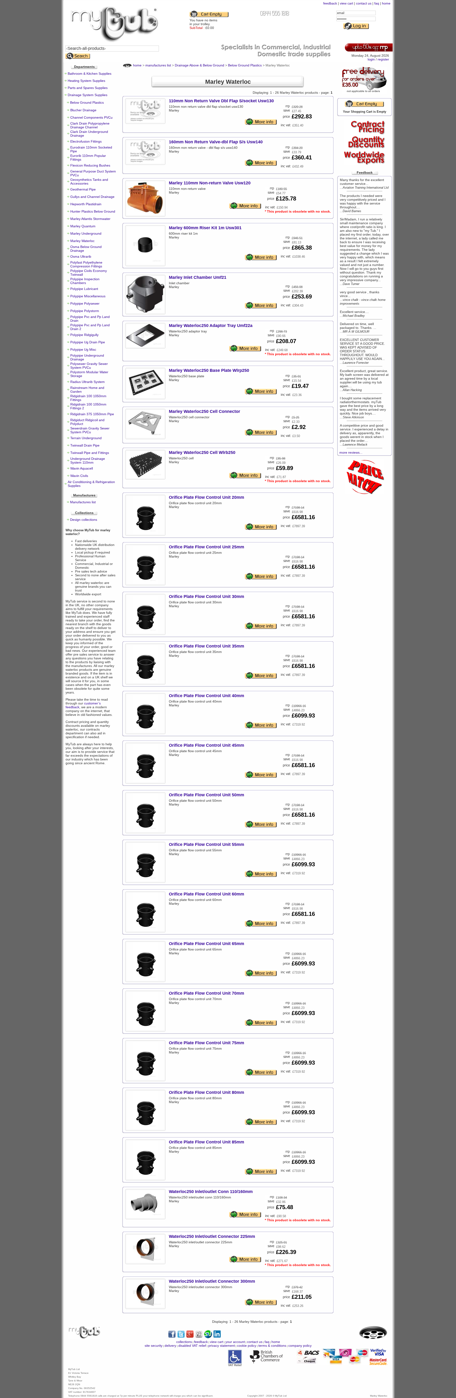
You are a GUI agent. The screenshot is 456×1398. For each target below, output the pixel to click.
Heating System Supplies (86, 81)
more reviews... (350, 452)
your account (235, 1342)
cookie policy (246, 1345)
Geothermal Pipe (83, 189)
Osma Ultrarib (80, 256)
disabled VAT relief (192, 1345)
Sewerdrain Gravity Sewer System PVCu (89, 430)
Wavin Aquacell (81, 468)
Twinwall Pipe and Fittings (89, 453)
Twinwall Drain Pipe (85, 445)
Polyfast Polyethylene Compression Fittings (86, 264)
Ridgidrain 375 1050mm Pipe (92, 414)
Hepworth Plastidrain (85, 204)
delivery (170, 1345)
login (371, 59)
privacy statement (221, 1345)
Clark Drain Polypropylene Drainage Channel (89, 125)
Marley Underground (85, 233)
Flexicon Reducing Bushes (90, 165)
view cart (346, 3)
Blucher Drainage (83, 110)
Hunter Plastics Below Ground (92, 211)
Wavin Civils (79, 476)
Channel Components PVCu (91, 117)
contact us (363, 3)
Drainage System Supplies (87, 95)
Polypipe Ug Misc (83, 349)
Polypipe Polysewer (85, 303)
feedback (330, 3)
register (383, 59)
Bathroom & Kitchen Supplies (89, 73)
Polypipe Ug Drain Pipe (87, 342)
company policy (300, 1345)
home (386, 3)
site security (153, 1345)
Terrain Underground (86, 438)
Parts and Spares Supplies (88, 88)
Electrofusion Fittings (86, 141)
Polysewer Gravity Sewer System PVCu (89, 365)
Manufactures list (83, 502)
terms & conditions (272, 1345)
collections (184, 1342)
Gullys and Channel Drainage (92, 197)
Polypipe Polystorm (84, 311)
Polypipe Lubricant (84, 289)
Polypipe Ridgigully (84, 335)
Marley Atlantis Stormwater (90, 219)
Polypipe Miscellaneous (87, 296)
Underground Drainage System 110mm (87, 460)
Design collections (83, 520)
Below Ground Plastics (87, 102)
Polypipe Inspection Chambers (85, 281)
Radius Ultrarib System (87, 382)
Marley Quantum (82, 226)
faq (376, 3)
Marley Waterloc (82, 241)
